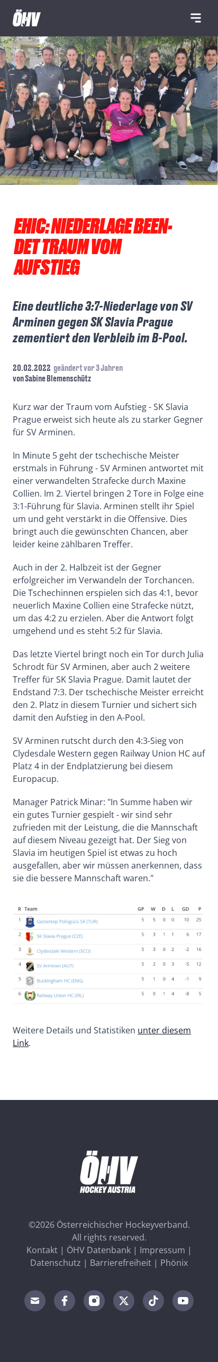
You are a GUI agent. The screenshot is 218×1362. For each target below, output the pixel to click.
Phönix (174, 1262)
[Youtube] (183, 1300)
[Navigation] (195, 18)
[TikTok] (153, 1300)
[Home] (27, 18)
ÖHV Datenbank (99, 1250)
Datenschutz (55, 1262)
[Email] (35, 1300)
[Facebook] (64, 1300)
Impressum (162, 1250)
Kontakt (42, 1250)
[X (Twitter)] (123, 1300)
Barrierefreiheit (120, 1262)
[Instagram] (94, 1300)
